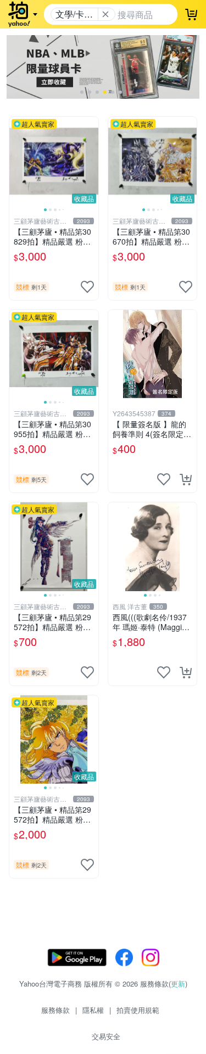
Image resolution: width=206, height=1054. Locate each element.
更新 (178, 983)
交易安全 (106, 1036)
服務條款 (55, 1010)
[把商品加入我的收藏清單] (87, 286)
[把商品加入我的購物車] (185, 479)
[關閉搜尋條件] (105, 14)
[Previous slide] (16, 161)
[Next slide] (91, 161)
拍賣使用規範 (137, 1010)
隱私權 (93, 1010)
